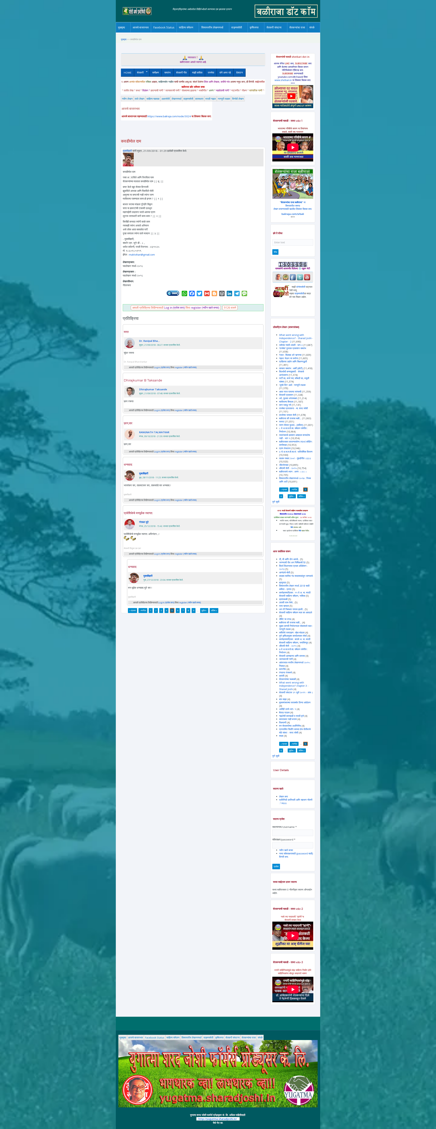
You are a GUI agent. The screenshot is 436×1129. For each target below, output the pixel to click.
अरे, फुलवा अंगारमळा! (288, 398)
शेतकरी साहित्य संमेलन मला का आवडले (295, 612)
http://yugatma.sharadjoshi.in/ (217, 1118)
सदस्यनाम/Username (284, 827)
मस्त (126, 332)
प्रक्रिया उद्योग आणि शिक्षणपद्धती (293, 361)
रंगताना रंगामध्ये (285, 672)
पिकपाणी (282, 722)
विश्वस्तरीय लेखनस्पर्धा (212, 27)
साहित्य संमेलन (173, 1037)
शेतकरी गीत (181, 72)
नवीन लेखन (127, 98)
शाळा (281, 735)
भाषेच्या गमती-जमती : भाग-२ (291, 345)
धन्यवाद (128, 465)
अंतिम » (214, 610)
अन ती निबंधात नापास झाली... (291, 609)
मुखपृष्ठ (121, 27)
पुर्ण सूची (275, 501)
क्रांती (281, 675)
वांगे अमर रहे (225, 72)
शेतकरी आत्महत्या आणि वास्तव (292, 655)
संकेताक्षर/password (283, 839)
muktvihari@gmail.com (142, 254)
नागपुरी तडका (224, 98)
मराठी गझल (210, 98)
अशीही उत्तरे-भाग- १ (287, 709)
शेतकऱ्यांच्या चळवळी (287, 679)
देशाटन (239, 72)
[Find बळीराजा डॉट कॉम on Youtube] (307, 277)
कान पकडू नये (285, 404)
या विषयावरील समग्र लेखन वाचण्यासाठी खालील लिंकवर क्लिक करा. (293, 205)
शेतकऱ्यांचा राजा (297, 27)
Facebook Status (163, 27)
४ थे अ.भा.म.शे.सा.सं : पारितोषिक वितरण (296, 451)
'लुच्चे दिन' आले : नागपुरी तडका (292, 385)
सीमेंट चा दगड (285, 619)
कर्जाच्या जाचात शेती (287, 414)
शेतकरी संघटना (232, 1037)
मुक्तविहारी (127, 150)
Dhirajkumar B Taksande (143, 380)
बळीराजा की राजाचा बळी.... (290, 418)
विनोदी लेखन (238, 98)
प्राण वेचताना (285, 448)
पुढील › (204, 610)
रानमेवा (211, 72)
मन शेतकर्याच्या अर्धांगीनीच (290, 725)
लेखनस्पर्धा (176, 98)
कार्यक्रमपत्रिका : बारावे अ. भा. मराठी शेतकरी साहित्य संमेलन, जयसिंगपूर (294, 640)
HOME (127, 72)
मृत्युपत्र (282, 582)
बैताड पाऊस (284, 712)
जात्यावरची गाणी (286, 659)
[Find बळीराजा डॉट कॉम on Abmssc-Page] (285, 277)
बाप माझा (283, 699)
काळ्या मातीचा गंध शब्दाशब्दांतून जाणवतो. (296, 575)
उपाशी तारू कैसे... (286, 602)
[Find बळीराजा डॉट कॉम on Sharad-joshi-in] (278, 277)
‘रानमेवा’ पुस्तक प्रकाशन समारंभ (292, 348)
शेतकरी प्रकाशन (286, 394)
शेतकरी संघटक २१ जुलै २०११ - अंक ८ (296, 692)
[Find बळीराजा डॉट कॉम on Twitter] (300, 277)
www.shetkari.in (283, 80)
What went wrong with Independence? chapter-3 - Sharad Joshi (293, 686)
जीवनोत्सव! (284, 465)
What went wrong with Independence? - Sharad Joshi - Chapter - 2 (296, 338)
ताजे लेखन (139, 98)
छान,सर (128, 423)
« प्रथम (132, 610)
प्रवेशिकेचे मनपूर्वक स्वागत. (138, 513)
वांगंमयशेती (300, 286)
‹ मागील (143, 610)
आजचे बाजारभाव (141, 27)
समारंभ (167, 72)
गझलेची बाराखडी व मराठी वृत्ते (291, 715)
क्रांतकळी (283, 599)
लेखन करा (283, 796)
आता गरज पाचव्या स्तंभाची (290, 391)
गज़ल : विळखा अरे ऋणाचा (290, 354)
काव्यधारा (199, 98)
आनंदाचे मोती (284, 572)
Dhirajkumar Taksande (153, 389)
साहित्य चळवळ (152, 98)
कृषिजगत (219, 1037)
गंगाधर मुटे (144, 522)
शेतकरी (139, 72)
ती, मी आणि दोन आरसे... (289, 559)
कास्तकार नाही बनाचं (288, 719)
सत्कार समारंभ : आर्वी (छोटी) (291, 368)
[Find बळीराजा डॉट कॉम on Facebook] (292, 277)
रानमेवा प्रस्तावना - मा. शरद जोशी (293, 408)
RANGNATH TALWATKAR (154, 432)
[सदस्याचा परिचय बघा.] (128, 159)
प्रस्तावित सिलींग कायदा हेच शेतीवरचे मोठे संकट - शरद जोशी (295, 730)
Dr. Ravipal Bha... (149, 340)
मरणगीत (282, 669)
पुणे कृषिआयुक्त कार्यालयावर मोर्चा (293, 635)
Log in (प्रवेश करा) (174, 307)
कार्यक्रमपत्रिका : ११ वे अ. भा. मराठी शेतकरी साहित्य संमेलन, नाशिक (294, 594)
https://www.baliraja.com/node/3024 (169, 116)
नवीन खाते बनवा (286, 850)
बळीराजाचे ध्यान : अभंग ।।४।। (293, 471)
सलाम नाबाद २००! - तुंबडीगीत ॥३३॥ (295, 458)
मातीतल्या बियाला (286, 401)
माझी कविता (197, 72)
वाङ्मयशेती (188, 98)
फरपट (281, 421)
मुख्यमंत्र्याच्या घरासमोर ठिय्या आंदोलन (294, 702)
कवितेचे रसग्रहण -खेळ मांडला (292, 632)
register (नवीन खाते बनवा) (205, 307)
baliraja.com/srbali (293, 214)
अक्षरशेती (165, 98)
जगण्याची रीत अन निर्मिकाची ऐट (292, 562)
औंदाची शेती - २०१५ (288, 468)
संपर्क (260, 1037)
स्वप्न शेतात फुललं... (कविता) (291, 425)
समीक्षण (155, 72)
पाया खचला (284, 605)
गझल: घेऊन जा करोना (289, 358)
